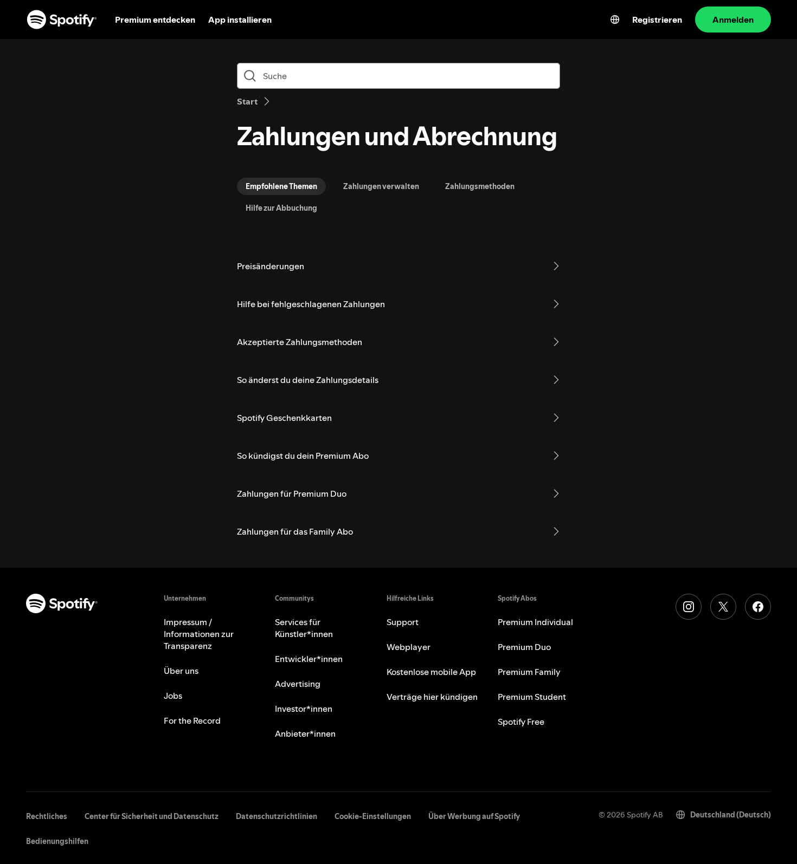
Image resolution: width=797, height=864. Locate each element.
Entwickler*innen (309, 659)
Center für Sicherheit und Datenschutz (151, 816)
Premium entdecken (155, 19)
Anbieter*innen (305, 733)
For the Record (192, 720)
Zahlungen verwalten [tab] (381, 186)
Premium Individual (535, 622)
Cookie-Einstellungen (373, 816)
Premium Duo (524, 647)
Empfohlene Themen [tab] (281, 186)
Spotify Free (521, 721)
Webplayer (408, 647)
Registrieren (657, 19)
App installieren (240, 19)
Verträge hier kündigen (432, 697)
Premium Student (532, 697)
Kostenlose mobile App (431, 672)
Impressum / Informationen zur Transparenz (199, 634)
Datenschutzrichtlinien (276, 816)
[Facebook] (758, 607)
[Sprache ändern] (614, 19)
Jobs (173, 695)
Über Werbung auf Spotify (474, 816)
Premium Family (529, 672)
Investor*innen (303, 708)
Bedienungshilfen (57, 841)
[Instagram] (689, 607)
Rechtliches (46, 816)
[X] (723, 607)
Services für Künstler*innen (304, 628)
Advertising (297, 684)
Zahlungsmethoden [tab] (480, 186)
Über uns (181, 671)
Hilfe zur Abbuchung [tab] (281, 208)
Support (403, 622)
